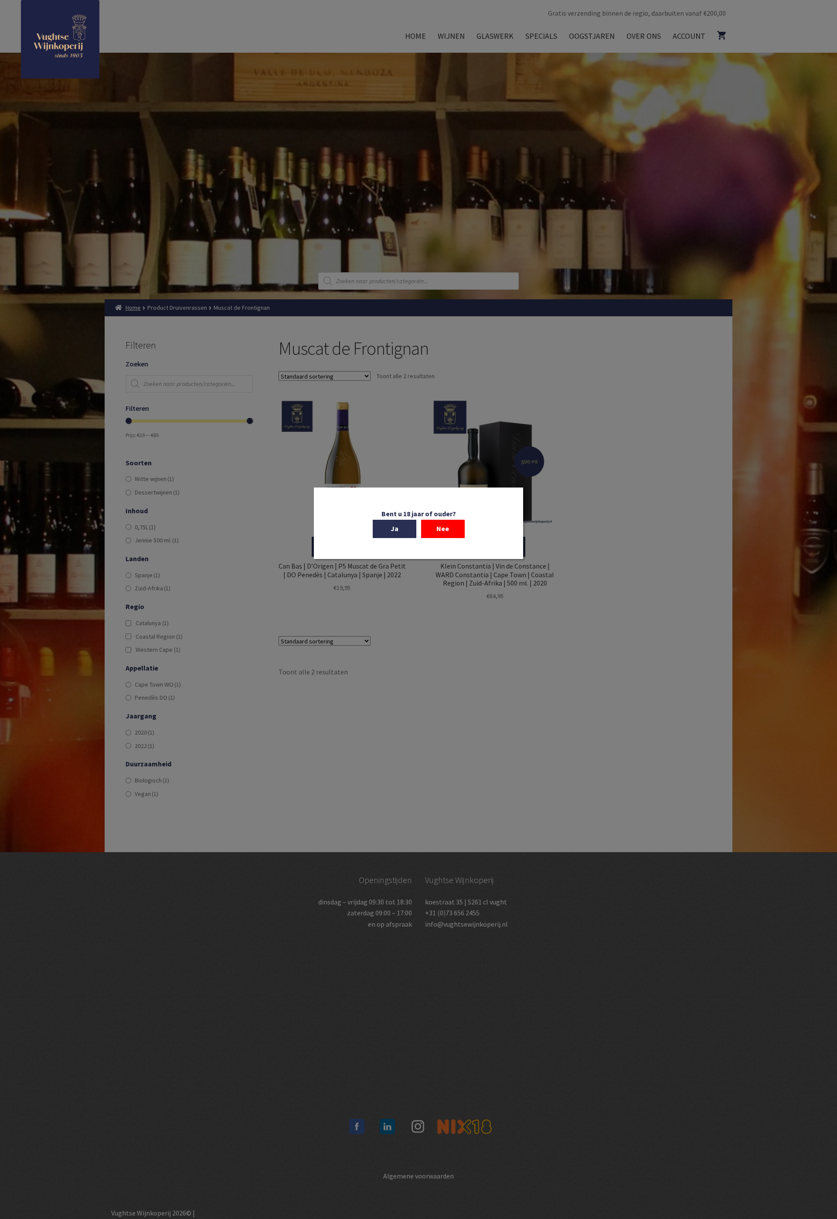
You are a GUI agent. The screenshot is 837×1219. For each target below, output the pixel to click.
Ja (394, 528)
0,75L (145, 527)
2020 (144, 732)
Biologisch (152, 780)
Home (415, 36)
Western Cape (158, 650)
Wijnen (451, 36)
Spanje (147, 575)
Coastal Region (159, 636)
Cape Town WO (158, 684)
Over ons (643, 36)
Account (689, 36)
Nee (442, 528)
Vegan (146, 794)
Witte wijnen (154, 479)
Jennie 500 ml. (157, 540)
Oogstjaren (592, 36)
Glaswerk (495, 36)
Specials (541, 36)
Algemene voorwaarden (418, 1176)
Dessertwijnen (157, 492)
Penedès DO (155, 697)
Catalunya (152, 623)
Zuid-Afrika (152, 588)
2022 (144, 746)
